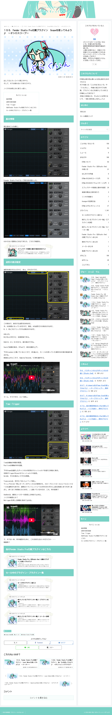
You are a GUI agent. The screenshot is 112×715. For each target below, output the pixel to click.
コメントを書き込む (39, 698)
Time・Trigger (11, 104)
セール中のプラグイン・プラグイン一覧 (18, 110)
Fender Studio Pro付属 (28, 634)
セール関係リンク (86, 116)
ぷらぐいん (8, 630)
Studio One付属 (9, 634)
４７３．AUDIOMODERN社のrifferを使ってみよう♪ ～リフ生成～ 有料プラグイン (94, 408)
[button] (50, 647)
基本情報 (9, 99)
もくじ (18, 95)
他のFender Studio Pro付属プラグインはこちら (21, 107)
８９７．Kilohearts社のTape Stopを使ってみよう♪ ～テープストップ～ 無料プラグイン (94, 388)
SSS (94, 39)
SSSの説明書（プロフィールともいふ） (13, 712)
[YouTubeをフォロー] (96, 64)
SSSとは (83, 111)
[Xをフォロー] (93, 64)
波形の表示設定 (11, 102)
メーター (18, 634)
